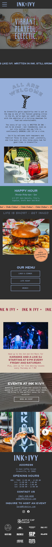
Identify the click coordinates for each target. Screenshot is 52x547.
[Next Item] (45, 432)
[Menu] (4, 4)
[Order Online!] (26, 207)
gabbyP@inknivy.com (26, 498)
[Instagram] (23, 511)
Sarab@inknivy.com (26, 506)
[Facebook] (28, 511)
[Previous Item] (6, 432)
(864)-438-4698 (26, 496)
